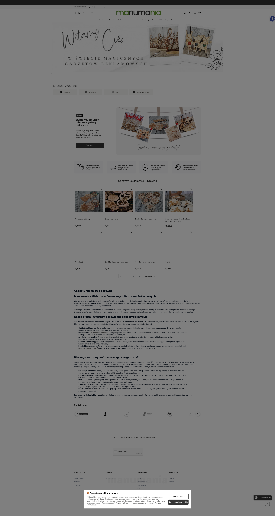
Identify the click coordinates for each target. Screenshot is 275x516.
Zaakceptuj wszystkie (178, 502)
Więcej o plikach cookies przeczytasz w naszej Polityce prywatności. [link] (123, 504)
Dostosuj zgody (178, 496)
